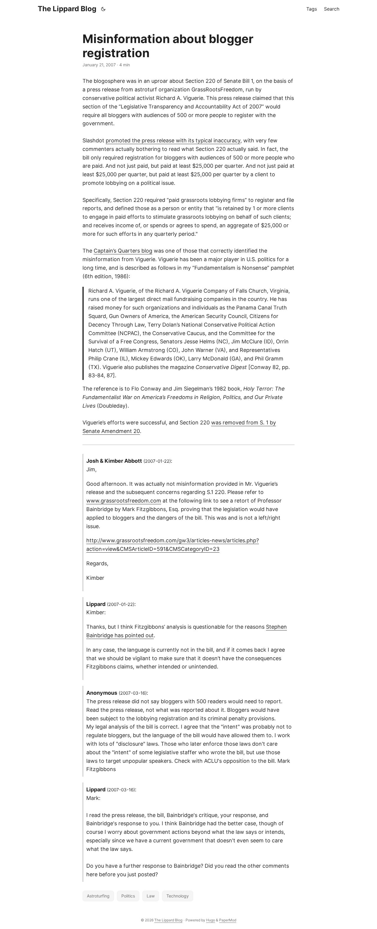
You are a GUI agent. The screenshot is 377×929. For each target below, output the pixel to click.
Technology (177, 895)
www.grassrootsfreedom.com (123, 501)
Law (151, 895)
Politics (128, 895)
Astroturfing (98, 895)
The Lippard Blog (67, 8)
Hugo (210, 920)
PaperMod (227, 920)
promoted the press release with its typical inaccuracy (173, 140)
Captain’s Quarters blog (123, 251)
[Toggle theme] (103, 9)
